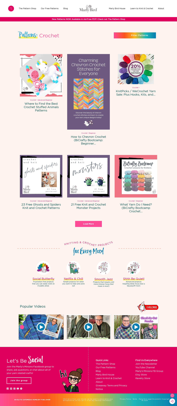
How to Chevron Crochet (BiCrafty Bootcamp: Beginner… (88, 140)
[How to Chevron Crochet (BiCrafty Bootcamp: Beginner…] (88, 129)
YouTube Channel (145, 368)
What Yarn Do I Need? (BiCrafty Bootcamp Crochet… (136, 208)
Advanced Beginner (45, 100)
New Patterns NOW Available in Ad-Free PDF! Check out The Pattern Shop (88, 19)
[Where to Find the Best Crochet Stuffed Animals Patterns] (41, 96)
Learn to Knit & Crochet (109, 378)
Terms (135, 399)
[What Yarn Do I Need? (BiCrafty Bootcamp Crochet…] (136, 197)
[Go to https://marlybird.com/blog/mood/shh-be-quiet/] (133, 274)
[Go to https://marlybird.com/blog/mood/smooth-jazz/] (103, 274)
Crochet (33, 100)
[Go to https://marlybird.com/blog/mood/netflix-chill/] (73, 274)
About (99, 382)
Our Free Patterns (105, 368)
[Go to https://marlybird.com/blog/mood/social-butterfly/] (43, 274)
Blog (98, 371)
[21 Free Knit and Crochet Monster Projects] (88, 197)
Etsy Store (141, 375)
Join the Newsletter (146, 364)
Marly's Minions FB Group (149, 371)
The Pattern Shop (105, 364)
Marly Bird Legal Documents (150, 399)
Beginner (92, 133)
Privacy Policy (125, 399)
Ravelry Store (142, 378)
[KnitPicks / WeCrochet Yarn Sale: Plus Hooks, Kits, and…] (136, 83)
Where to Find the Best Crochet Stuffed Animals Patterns (41, 107)
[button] (41, 327)
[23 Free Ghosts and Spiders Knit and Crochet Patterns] (41, 197)
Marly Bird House (105, 375)
